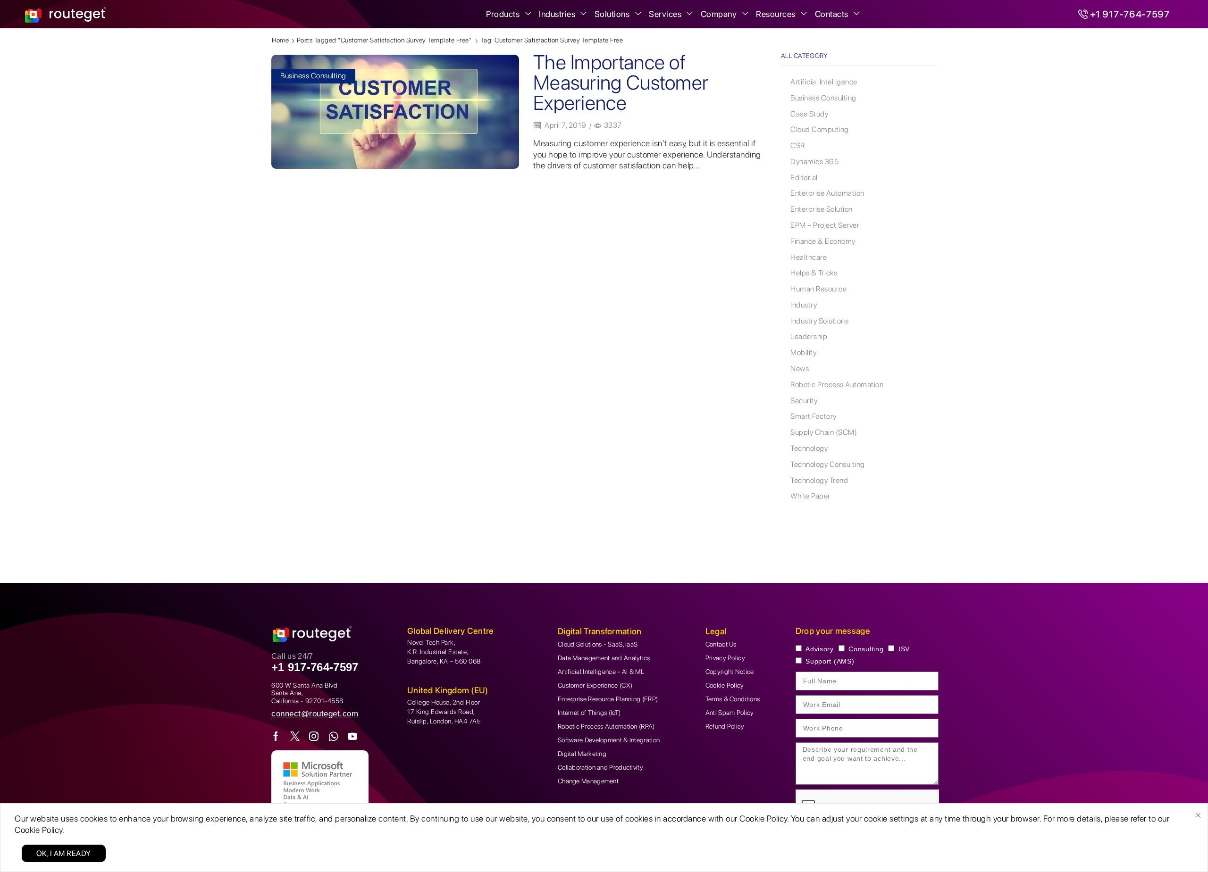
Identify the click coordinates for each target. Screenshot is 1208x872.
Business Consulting (313, 75)
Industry (803, 304)
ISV (904, 649)
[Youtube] (353, 736)
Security (803, 400)
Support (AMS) (829, 661)
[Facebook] (276, 736)
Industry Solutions (819, 320)
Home (280, 40)
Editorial (804, 177)
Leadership (808, 336)
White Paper (810, 495)
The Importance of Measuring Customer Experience (620, 82)
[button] (314, 714)
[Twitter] (295, 736)
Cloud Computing (819, 129)
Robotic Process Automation (836, 384)
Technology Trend (819, 480)
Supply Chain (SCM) (823, 432)
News (799, 368)
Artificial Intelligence (823, 81)
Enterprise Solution (821, 209)
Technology (809, 448)
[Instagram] (314, 736)
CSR (797, 145)
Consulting (865, 649)
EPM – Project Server (824, 225)
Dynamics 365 (814, 161)
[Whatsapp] (333, 736)
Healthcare (808, 257)
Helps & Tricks (813, 272)
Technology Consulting (827, 464)
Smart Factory (813, 416)
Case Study (809, 113)
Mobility (803, 352)
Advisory (819, 649)
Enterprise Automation (827, 193)
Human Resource (818, 288)
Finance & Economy (823, 241)
